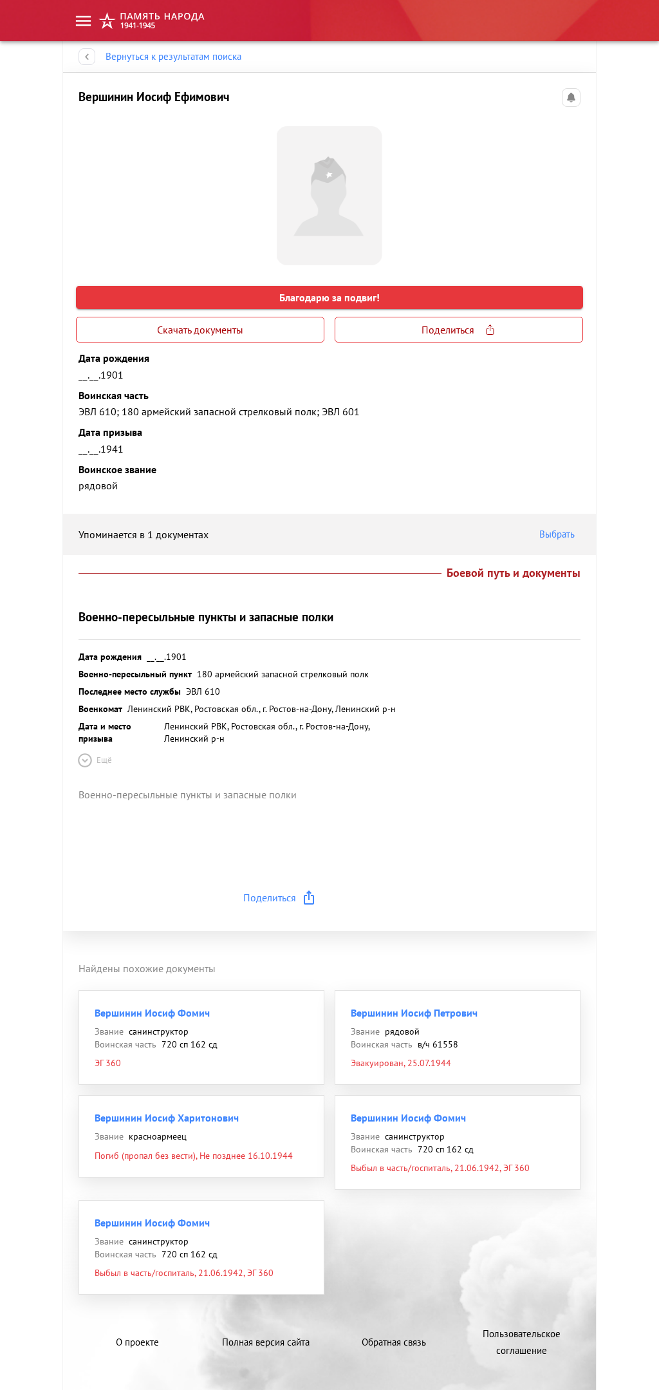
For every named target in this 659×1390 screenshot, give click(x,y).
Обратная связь (394, 1342)
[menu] (83, 21)
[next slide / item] (570, 190)
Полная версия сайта (266, 1342)
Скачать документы (200, 329)
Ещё (104, 760)
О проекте (137, 1342)
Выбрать (557, 534)
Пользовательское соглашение (522, 1342)
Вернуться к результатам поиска (173, 56)
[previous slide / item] (89, 190)
